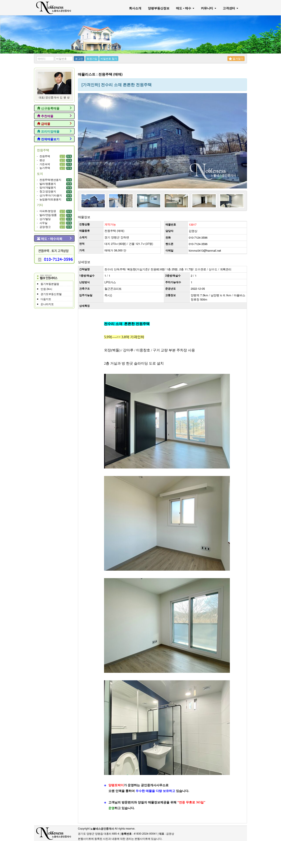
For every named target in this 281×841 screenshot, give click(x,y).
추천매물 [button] (46, 116)
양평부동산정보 (158, 8)
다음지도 (46, 299)
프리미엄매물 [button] (49, 131)
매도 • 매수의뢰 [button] (51, 238)
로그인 (79, 58)
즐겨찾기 (237, 58)
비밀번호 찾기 (109, 58)
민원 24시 (46, 289)
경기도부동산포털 (51, 294)
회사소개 (135, 8)
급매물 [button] (45, 123)
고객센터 (229, 8)
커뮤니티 (207, 8)
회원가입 (92, 58)
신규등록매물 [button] (49, 108)
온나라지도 (47, 304)
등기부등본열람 (50, 284)
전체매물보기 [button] (49, 139)
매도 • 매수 (184, 8)
